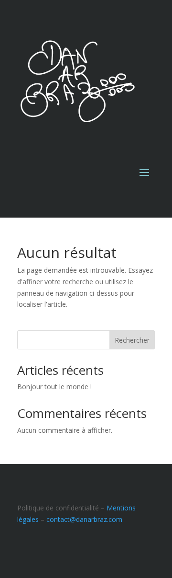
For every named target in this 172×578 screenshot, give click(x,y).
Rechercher (132, 340)
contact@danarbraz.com (84, 519)
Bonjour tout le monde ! (54, 386)
